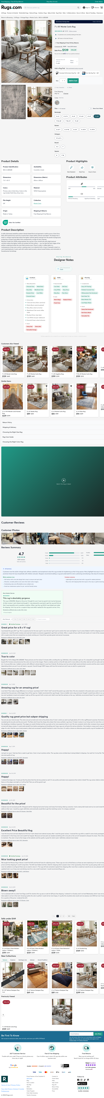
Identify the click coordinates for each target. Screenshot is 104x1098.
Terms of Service (83, 1040)
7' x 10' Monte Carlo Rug (9, 374)
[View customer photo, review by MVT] (7, 538)
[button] (49, 23)
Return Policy (55, 1087)
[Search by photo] (25, 7)
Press (53, 1091)
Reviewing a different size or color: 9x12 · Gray (15, 610)
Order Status (99, 1)
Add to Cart (73, 81)
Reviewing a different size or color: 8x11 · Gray (13, 637)
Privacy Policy (73, 1040)
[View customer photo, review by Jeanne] (66, 538)
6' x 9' (89, 116)
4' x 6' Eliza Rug (80, 411)
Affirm (28, 1087)
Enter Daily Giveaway (32, 1093)
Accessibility (55, 1089)
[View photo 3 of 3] (15, 701)
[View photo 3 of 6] (15, 672)
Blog (28, 1080)
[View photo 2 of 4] (9, 734)
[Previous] (3, 362)
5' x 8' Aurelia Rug (81, 948)
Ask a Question (60, 87)
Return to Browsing (7, 17)
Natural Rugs (33, 13)
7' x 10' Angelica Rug (58, 374)
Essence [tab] (12, 960)
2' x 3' (57, 116)
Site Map (29, 1084)
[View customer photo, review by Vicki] (42, 538)
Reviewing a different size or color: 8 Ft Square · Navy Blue (16, 811)
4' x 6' (73, 116)
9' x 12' (76, 121)
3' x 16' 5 (83, 129)
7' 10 (63, 155)
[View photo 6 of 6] (33, 672)
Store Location (30, 1082)
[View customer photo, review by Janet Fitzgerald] (77, 538)
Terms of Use (5, 1085)
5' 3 (57, 146)
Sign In (88, 7)
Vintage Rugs (24, 17)
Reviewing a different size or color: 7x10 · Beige (13, 668)
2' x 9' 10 (67, 129)
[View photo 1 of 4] (3, 734)
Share (70, 87)
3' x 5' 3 (66, 116)
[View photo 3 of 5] (15, 641)
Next (73, 916)
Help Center (55, 1082)
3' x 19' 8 (92, 129)
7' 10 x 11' (68, 121)
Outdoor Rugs (42, 13)
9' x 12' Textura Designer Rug (84, 990)
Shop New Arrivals (52, 1)
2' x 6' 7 (58, 129)
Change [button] (65, 93)
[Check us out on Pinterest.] (88, 1080)
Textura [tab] (5, 960)
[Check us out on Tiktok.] (85, 1080)
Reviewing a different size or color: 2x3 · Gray (13, 697)
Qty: (57, 81)
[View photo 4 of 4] (21, 734)
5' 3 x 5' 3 (58, 138)
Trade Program (30, 1091)
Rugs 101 (54, 1084)
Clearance (99, 13)
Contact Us (55, 1076)
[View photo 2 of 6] (9, 672)
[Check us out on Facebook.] (78, 1080)
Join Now (98, 1034)
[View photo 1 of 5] (3, 641)
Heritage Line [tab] (23, 960)
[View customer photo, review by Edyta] (19, 538)
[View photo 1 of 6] (3, 672)
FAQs (53, 1080)
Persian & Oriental (12, 13)
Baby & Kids (51, 13)
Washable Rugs (24, 13)
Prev (54, 916)
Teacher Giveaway (31, 1095)
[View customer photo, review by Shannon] (89, 538)
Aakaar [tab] (32, 960)
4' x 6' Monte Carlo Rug (58, 411)
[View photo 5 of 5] (27, 641)
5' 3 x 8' (81, 116)
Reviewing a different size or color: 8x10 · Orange (14, 730)
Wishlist (96, 7)
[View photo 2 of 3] (9, 701)
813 (69, 916)
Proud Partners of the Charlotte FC (36, 1076)
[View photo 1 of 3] (3, 701)
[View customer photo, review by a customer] (30, 538)
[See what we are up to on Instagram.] (81, 1080)
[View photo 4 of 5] (21, 641)
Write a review (73, 31)
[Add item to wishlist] (21, 348)
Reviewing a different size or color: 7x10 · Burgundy (14, 840)
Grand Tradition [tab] (42, 960)
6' (56, 155)
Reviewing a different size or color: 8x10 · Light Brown (15, 871)
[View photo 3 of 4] (15, 734)
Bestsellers (29, 1089)
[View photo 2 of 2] (9, 815)
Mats (64, 13)
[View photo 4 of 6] (21, 672)
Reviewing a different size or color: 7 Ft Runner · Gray (15, 900)
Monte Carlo (33, 17)
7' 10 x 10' (58, 121)
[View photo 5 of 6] (27, 672)
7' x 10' (97, 116)
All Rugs (3, 13)
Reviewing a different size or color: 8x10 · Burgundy (14, 757)
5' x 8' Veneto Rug (32, 411)
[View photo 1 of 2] (3, 815)
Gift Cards (29, 1078)
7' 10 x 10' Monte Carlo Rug (84, 374)
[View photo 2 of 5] (9, 641)
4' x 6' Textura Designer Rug (35, 990)
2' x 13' (75, 129)
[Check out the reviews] (83, 1089)
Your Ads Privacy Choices (9, 1089)
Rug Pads (59, 13)
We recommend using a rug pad (74, 68)
